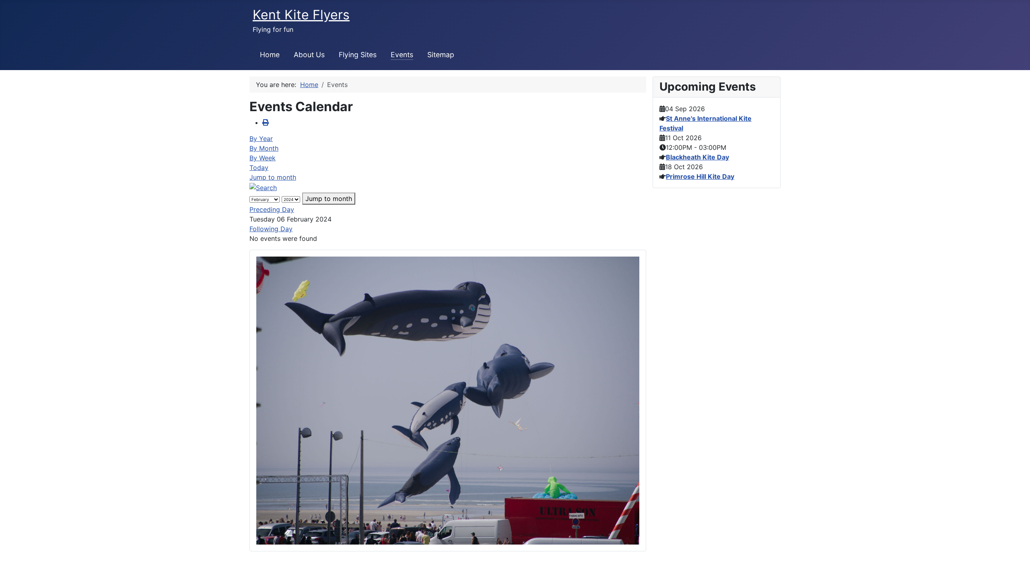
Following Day (271, 229)
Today (258, 168)
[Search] (263, 187)
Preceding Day (271, 209)
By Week (262, 158)
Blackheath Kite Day (697, 157)
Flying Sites (358, 54)
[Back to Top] (1016, 565)
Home (270, 54)
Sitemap (440, 54)
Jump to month (272, 177)
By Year (261, 139)
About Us (309, 54)
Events (402, 54)
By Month (263, 148)
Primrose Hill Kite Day (700, 176)
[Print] (265, 122)
